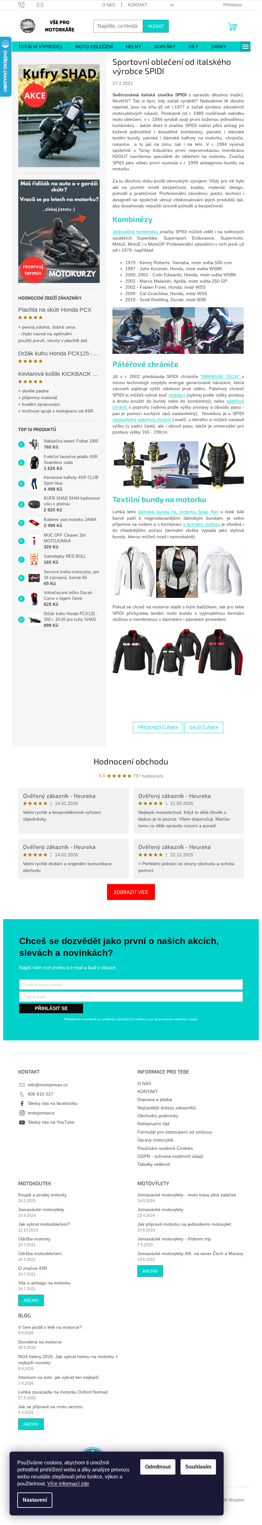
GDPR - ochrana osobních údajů (168, 1156)
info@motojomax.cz (45, 1084)
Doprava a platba (152, 1099)
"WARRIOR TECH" (218, 376)
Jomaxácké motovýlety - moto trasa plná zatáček (184, 1194)
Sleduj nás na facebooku (50, 1103)
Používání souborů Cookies (163, 1148)
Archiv (28, 1300)
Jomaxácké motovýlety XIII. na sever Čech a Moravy (188, 1253)
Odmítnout (158, 1466)
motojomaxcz (38, 1112)
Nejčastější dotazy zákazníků (164, 1107)
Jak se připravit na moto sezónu (48, 1406)
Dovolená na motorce (37, 1341)
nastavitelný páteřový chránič (140, 419)
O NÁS (105, 5)
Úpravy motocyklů (153, 1139)
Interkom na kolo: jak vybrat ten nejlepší (56, 1377)
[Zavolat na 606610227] (25, 4)
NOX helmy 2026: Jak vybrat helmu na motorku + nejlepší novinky (65, 1359)
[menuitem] (37, 46)
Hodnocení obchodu (128, 761)
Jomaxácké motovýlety (39, 1209)
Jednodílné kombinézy (133, 231)
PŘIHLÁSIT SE (48, 1008)
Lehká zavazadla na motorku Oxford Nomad (60, 1392)
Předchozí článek (156, 727)
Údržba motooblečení (37, 1253)
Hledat (153, 26)
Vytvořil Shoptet (226, 1499)
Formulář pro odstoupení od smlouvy (172, 1131)
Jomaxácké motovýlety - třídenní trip (172, 1238)
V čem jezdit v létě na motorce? (47, 1327)
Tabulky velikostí (151, 1164)
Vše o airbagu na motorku (42, 1282)
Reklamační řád (151, 1123)
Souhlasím (198, 1466)
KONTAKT (135, 5)
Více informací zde (68, 1483)
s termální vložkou (199, 524)
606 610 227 (38, 1094)
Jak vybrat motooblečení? (42, 1224)
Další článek (201, 727)
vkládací (175, 395)
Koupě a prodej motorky (40, 1194)
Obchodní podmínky (155, 1115)
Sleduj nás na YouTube (48, 1122)
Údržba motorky (32, 1238)
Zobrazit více (129, 892)
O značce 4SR (30, 1268)
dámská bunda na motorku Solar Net (176, 511)
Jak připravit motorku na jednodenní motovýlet (182, 1224)
